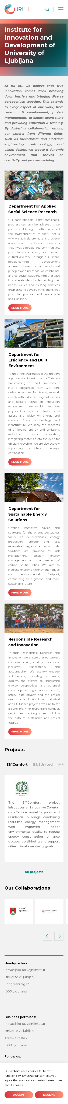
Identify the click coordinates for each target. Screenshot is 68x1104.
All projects (34, 872)
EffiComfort (17, 765)
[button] (47, 936)
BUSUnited (43, 765)
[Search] (47, 9)
